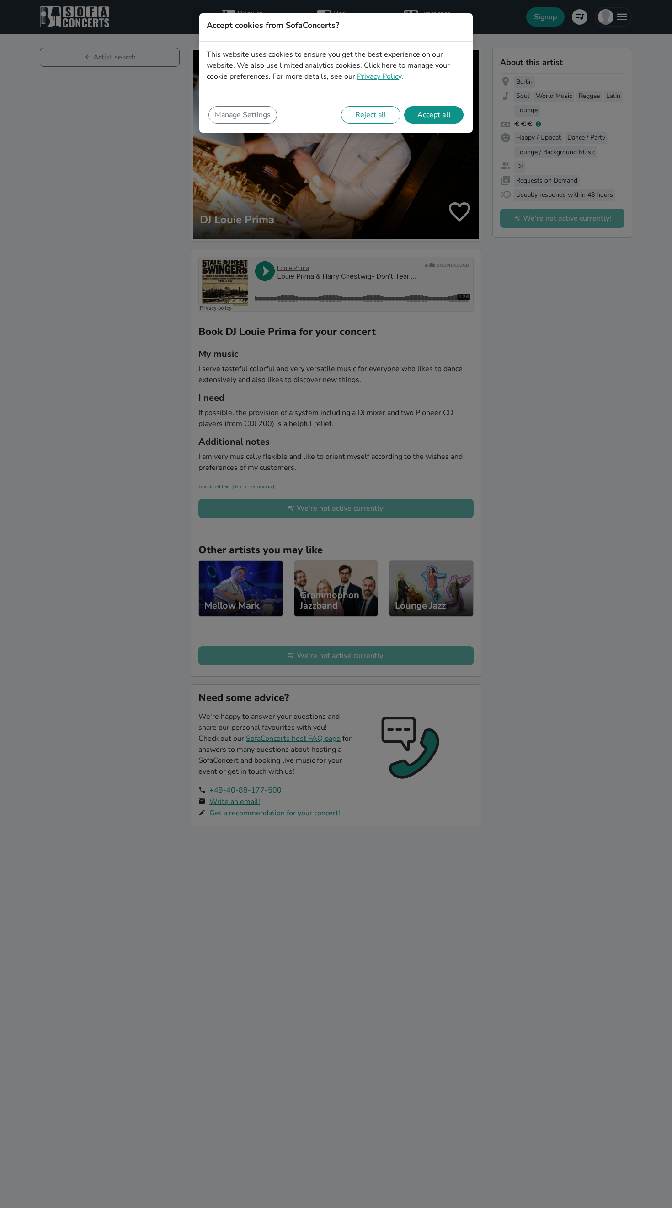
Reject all (370, 115)
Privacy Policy (379, 76)
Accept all (434, 115)
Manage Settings (243, 115)
